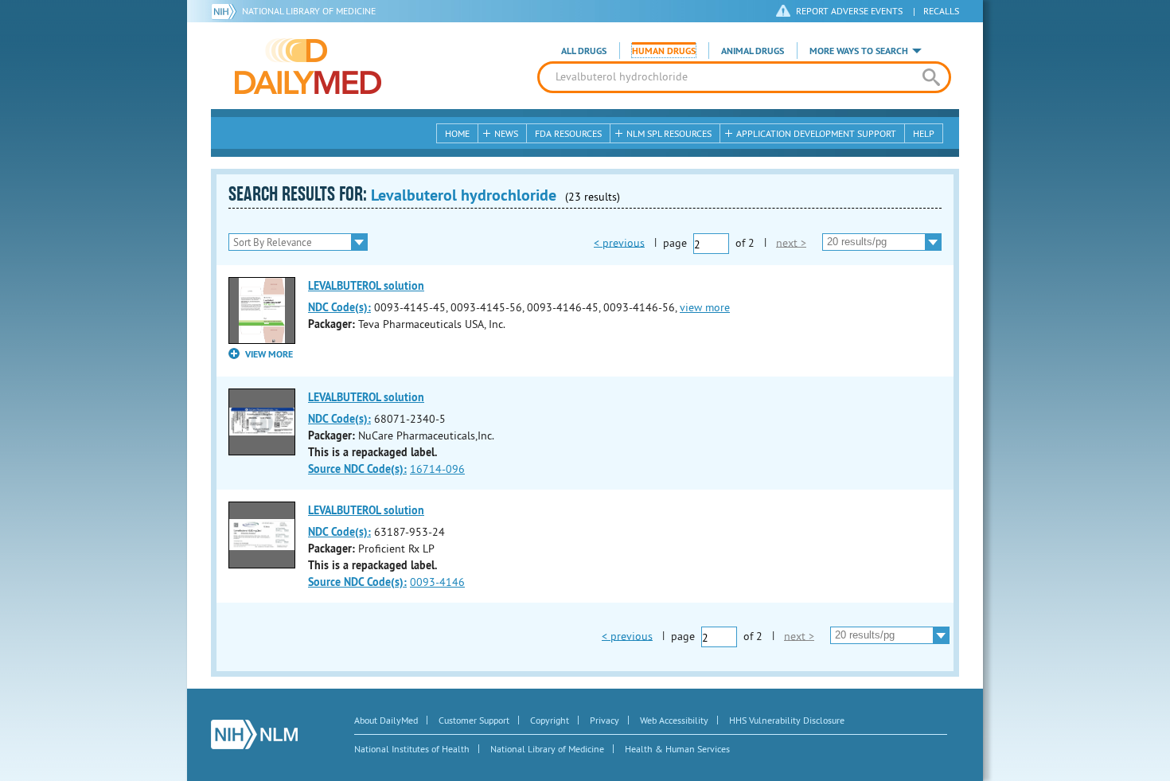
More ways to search (858, 51)
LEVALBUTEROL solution (366, 286)
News (506, 133)
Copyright (549, 720)
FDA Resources (568, 133)
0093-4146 (437, 582)
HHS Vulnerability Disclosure (786, 720)
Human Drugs (664, 51)
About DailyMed (386, 720)
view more (705, 307)
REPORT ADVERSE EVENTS (849, 11)
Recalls (941, 11)
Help (923, 133)
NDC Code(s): (339, 307)
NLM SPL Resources (669, 133)
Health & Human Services (677, 749)
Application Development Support (816, 133)
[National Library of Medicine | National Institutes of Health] (254, 734)
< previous (619, 242)
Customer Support (474, 720)
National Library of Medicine (309, 11)
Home (457, 133)
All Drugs (583, 51)
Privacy (604, 720)
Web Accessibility (674, 720)
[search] (931, 77)
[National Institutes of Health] (226, 11)
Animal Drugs (752, 51)
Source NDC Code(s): (357, 469)
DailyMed (308, 66)
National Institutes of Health (412, 749)
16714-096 (437, 469)
